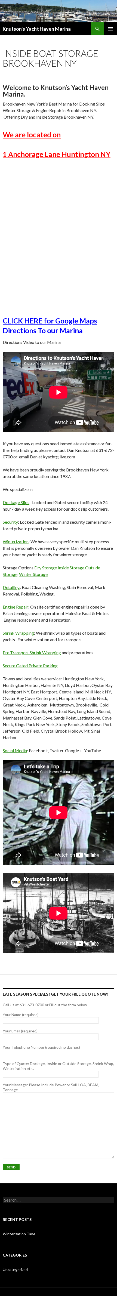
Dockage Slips (16, 502)
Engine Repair (15, 606)
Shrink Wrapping (18, 632)
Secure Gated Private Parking (30, 665)
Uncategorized (15, 1269)
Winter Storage (33, 574)
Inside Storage (71, 567)
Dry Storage (45, 567)
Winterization (16, 541)
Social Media (15, 750)
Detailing (11, 587)
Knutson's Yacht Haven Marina (37, 29)
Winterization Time (19, 1234)
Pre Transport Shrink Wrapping (32, 652)
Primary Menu (110, 28)
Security (10, 521)
